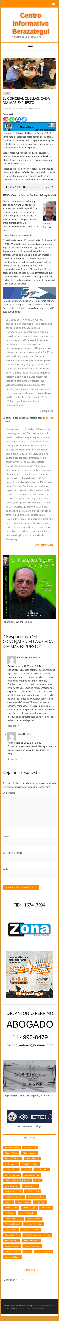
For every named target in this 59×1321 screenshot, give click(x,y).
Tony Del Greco (12, 1251)
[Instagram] (5, 119)
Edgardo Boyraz (12, 1175)
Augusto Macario (12, 1158)
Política (7, 93)
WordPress (14, 1309)
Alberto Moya (11, 1153)
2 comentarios (33, 108)
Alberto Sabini (29, 1153)
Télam (27, 1251)
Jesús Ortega (23, 1202)
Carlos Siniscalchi (29, 1164)
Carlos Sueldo (11, 1169)
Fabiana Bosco (30, 1185)
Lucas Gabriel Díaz (13, 1218)
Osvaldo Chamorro (30, 1229)
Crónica (26, 1169)
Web (5, 869)
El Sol (37, 1180)
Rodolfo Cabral (11, 1240)
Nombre (7, 836)
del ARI (50, 417)
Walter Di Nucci (12, 1257)
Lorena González (27, 1213)
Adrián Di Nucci (12, 1147)
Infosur (8, 1202)
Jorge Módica (11, 1207)
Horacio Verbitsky (36, 1196)
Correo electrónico (13, 852)
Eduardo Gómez (32, 1175)
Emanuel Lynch (11, 1185)
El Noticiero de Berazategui (17, 1180)
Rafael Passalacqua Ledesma (37, 1235)
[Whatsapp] (12, 119)
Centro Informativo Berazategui (30, 23)
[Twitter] (24, 119)
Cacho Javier (10, 1164)
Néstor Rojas (11, 1229)
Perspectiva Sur (12, 1235)
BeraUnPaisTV (32, 1158)
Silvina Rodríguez (32, 1246)
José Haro (45, 1207)
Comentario (9, 792)
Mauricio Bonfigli (12, 1224)
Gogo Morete (33, 1191)
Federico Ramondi (13, 1191)
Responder (13, 725)
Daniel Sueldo (42, 1169)
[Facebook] (18, 119)
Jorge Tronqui (29, 1207)
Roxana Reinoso (12, 1246)
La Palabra (9, 1213)
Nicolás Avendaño (33, 1224)
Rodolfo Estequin (31, 1240)
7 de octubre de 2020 (13, 108)
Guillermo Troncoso (13, 1196)
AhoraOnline (30, 1147)
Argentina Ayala (44, 544)
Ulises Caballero (43, 1251)
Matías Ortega (33, 1218)
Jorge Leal (39, 1202)
